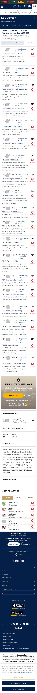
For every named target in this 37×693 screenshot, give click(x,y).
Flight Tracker (13, 502)
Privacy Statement (8, 639)
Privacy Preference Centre (10, 642)
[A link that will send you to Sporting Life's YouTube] (27, 624)
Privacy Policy (7, 636)
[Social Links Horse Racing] (18, 628)
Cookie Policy (6, 645)
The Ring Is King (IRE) (22, 256)
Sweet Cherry (23, 238)
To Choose (22, 49)
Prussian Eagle (23, 68)
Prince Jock (23, 306)
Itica (9, 520)
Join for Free (13, 395)
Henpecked (22, 139)
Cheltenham (5, 571)
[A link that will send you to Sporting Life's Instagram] (17, 624)
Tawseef (21, 155)
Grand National (6, 577)
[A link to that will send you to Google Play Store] (18, 613)
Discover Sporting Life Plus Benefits (17, 400)
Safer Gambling (22, 655)
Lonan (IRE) (23, 207)
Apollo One (12, 514)
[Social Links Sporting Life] (16, 628)
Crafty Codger (23, 174)
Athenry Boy (23, 276)
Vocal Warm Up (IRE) (23, 321)
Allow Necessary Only (18, 683)
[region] (18, 678)
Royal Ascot (5, 574)
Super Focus (22, 104)
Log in (29, 395)
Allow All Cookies (18, 689)
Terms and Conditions (9, 633)
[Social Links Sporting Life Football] (21, 628)
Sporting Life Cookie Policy (23, 672)
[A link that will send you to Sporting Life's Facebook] (13, 624)
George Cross (13, 526)
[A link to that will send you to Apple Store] (18, 606)
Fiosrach (21, 290)
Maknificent (22, 85)
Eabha (10, 508)
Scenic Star (22, 191)
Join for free (13, 544)
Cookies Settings (18, 677)
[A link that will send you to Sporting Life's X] (20, 624)
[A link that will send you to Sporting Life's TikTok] (24, 624)
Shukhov (21, 222)
